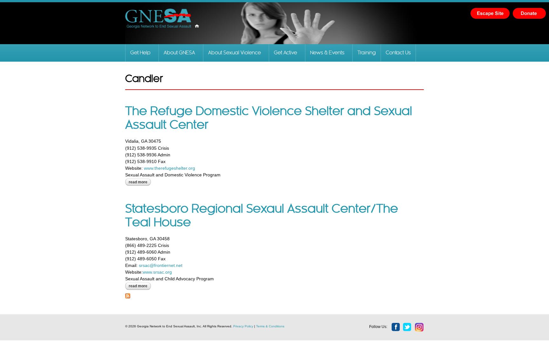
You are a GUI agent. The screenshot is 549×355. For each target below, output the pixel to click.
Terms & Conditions (270, 326)
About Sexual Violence (234, 53)
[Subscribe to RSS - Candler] (127, 294)
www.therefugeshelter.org (169, 168)
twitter (407, 327)
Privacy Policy (243, 326)
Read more (140, 182)
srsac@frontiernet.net (160, 265)
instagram (419, 327)
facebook (395, 327)
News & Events (327, 53)
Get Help (140, 53)
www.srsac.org (157, 272)
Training (366, 53)
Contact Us (398, 53)
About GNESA (179, 53)
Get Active (285, 53)
